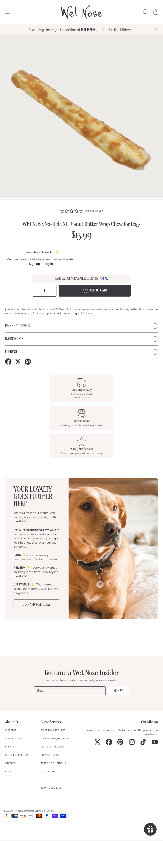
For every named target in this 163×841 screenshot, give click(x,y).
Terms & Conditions (53, 763)
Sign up (34, 263)
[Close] (156, 29)
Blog (8, 771)
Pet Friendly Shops (17, 754)
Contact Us (48, 771)
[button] (7, 12)
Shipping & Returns (53, 730)
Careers (10, 763)
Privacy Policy (50, 754)
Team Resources (51, 787)
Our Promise (13, 738)
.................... (47, 779)
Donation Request (52, 746)
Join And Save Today (36, 605)
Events (9, 746)
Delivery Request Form (55, 738)
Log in (48, 263)
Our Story (11, 730)
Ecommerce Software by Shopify (38, 810)
